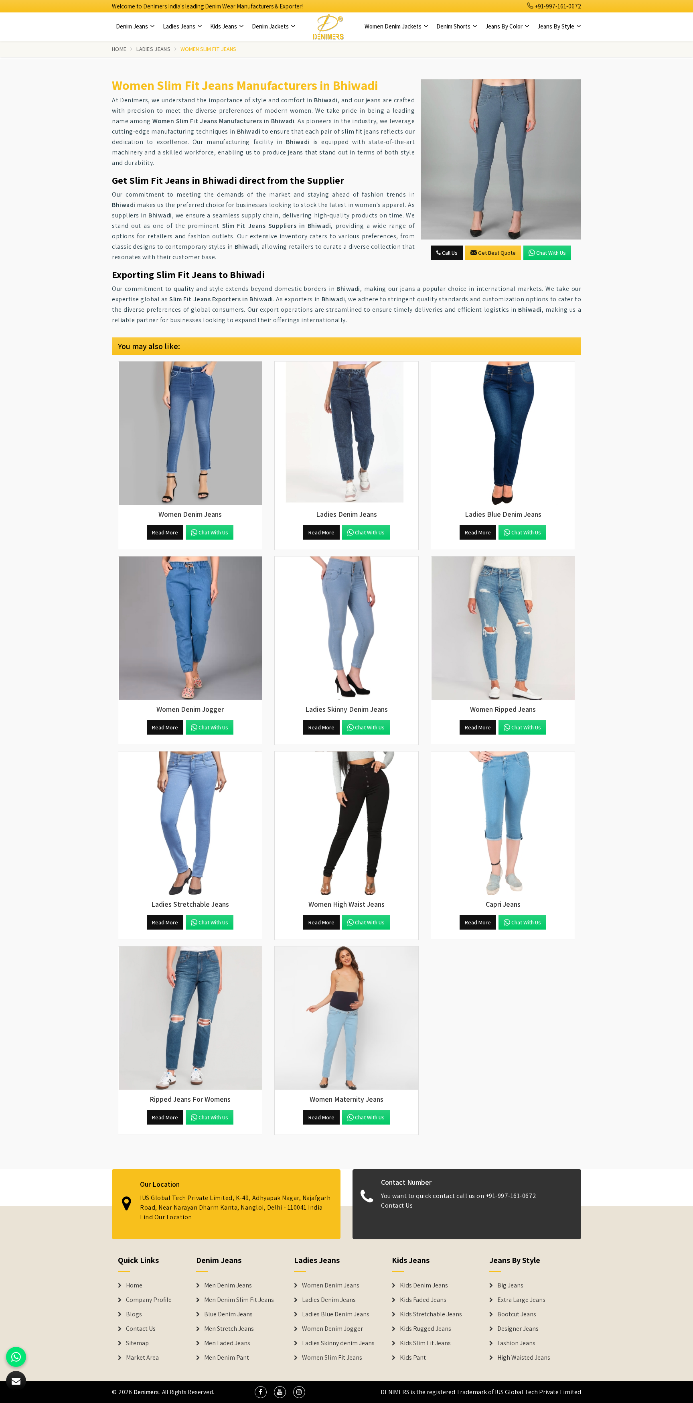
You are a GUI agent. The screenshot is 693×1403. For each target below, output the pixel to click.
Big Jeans (510, 1285)
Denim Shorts (454, 26)
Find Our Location (166, 1217)
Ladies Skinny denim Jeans (338, 1343)
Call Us (449, 252)
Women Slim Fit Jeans (332, 1357)
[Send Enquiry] (501, 159)
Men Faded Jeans (227, 1343)
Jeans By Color (504, 26)
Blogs (134, 1314)
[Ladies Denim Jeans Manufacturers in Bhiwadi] (346, 433)
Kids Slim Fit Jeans (425, 1343)
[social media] (261, 1392)
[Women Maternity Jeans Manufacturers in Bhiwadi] (346, 1018)
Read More (165, 532)
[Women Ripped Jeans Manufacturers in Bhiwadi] (503, 628)
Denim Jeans (132, 26)
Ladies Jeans (180, 26)
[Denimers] (328, 26)
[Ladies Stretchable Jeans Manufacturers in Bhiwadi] (190, 823)
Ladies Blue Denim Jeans (335, 1314)
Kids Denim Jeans (424, 1285)
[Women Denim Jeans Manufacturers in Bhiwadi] (190, 433)
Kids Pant (413, 1357)
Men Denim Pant (226, 1357)
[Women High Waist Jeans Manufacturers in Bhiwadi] (346, 823)
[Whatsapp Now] (16, 1357)
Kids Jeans (224, 26)
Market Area (142, 1357)
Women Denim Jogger (332, 1329)
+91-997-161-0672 (557, 6)
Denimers (146, 1392)
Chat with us (551, 252)
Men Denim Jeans (228, 1285)
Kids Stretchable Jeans (431, 1314)
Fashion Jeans (516, 1343)
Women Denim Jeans (330, 1285)
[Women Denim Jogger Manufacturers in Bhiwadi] (190, 628)
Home (119, 49)
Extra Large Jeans (521, 1300)
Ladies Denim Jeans (329, 1300)
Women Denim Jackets (394, 26)
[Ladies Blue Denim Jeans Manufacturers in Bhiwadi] (503, 433)
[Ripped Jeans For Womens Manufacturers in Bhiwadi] (190, 1018)
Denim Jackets (271, 26)
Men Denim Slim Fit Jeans (239, 1300)
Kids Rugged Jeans (425, 1329)
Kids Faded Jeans (423, 1300)
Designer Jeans (518, 1329)
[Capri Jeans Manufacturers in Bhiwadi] (503, 823)
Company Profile (149, 1300)
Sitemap (137, 1343)
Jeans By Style (556, 26)
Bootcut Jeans (516, 1314)
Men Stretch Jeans (229, 1329)
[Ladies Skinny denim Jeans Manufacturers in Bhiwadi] (346, 628)
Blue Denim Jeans (228, 1314)
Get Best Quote (497, 252)
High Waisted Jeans (523, 1357)
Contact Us (397, 1205)
